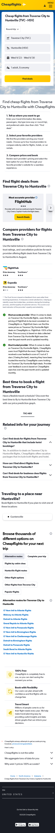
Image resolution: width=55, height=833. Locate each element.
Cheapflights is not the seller (19, 752)
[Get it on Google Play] (20, 825)
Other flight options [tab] (14, 577)
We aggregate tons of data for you (22, 758)
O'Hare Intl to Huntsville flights (18, 653)
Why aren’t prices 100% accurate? (22, 763)
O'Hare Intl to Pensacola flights (18, 627)
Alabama (37, 776)
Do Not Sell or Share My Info (27, 810)
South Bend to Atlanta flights (17, 649)
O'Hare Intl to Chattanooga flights (20, 636)
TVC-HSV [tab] (27, 413)
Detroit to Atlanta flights (15, 619)
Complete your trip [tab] (37, 556)
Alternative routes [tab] (13, 556)
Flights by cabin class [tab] (15, 563)
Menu (50, 3)
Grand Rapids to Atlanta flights (18, 623)
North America (24, 776)
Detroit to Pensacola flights (16, 645)
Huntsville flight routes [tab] (16, 570)
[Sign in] (45, 6)
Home (12, 776)
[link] (23, 217)
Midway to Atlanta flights (15, 615)
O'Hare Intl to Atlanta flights (17, 610)
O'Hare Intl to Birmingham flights (19, 632)
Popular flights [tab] (12, 592)
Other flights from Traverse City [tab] (20, 584)
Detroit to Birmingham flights (17, 640)
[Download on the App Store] (34, 825)
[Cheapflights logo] (11, 4)
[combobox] (13, 29)
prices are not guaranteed (22, 744)
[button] (27, 38)
